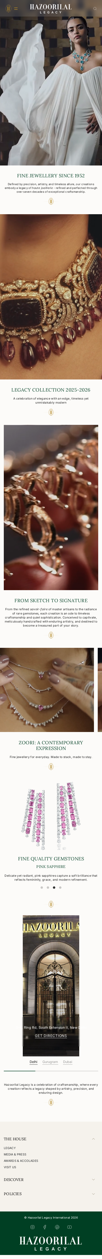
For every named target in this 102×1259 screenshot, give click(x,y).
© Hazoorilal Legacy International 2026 (51, 1221)
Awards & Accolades (21, 1165)
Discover (13, 1183)
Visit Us (10, 1171)
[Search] (95, 9)
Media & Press (15, 1158)
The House (15, 1143)
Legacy (10, 1152)
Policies (13, 1197)
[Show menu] (8, 8)
